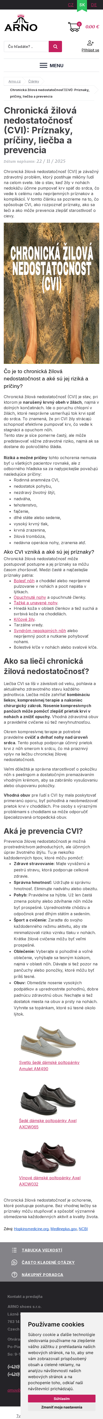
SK (82, 4)
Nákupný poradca (43, 1274)
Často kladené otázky (48, 1262)
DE (94, 4)
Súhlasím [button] (62, 1398)
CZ (71, 4)
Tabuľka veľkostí (42, 1250)
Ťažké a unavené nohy (35, 602)
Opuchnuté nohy (30, 597)
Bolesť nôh (24, 580)
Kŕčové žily (24, 619)
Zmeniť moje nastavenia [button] (61, 1407)
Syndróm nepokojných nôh (40, 630)
